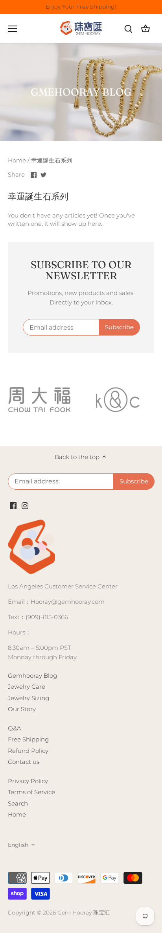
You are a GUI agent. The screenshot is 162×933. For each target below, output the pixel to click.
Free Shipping (28, 739)
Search (18, 803)
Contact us (23, 761)
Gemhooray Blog (32, 675)
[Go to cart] (145, 28)
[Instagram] (25, 505)
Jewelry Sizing (28, 698)
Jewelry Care (26, 686)
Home (17, 814)
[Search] (128, 28)
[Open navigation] (12, 29)
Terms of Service (31, 792)
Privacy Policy (28, 781)
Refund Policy (28, 750)
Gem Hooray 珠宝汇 (83, 912)
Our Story (22, 709)
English (18, 845)
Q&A (14, 728)
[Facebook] (13, 505)
